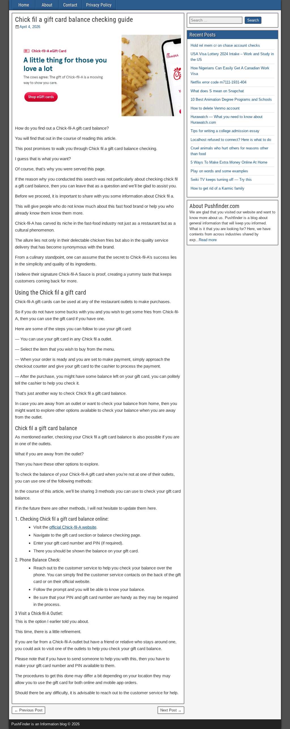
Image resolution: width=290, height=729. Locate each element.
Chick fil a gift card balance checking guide (74, 19)
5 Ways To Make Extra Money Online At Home (229, 162)
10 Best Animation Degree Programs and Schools (231, 99)
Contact (70, 5)
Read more (208, 240)
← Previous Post (28, 710)
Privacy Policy (99, 5)
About (47, 5)
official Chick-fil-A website (72, 527)
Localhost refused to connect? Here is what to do (231, 140)
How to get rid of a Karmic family (217, 188)
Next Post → (171, 710)
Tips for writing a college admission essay (225, 131)
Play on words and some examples (219, 171)
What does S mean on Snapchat (217, 91)
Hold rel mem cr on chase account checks (225, 45)
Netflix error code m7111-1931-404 (218, 82)
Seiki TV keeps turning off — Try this (221, 179)
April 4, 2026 (30, 27)
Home (23, 5)
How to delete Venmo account (215, 108)
